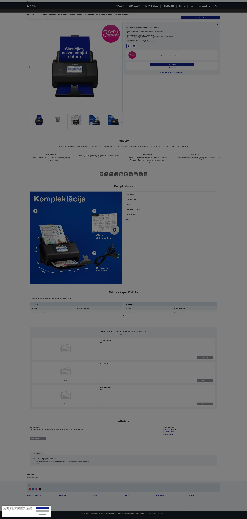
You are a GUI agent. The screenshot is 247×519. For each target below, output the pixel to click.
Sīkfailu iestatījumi (42, 514)
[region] (26, 511)
